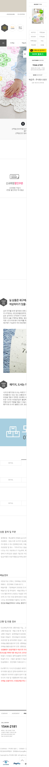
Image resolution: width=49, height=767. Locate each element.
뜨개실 (12, 43)
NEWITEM (4, 27)
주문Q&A (42, 32)
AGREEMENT (16, 713)
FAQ (42, 41)
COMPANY (4, 713)
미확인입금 (33, 41)
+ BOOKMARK (10, 14)
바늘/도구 (25, 43)
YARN (12, 27)
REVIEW (33, 36)
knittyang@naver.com (24, 751)
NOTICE (33, 32)
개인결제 (33, 45)
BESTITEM (20, 27)
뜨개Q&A (42, 36)
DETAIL (10, 463)
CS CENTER (21, 14)
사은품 (42, 45)
